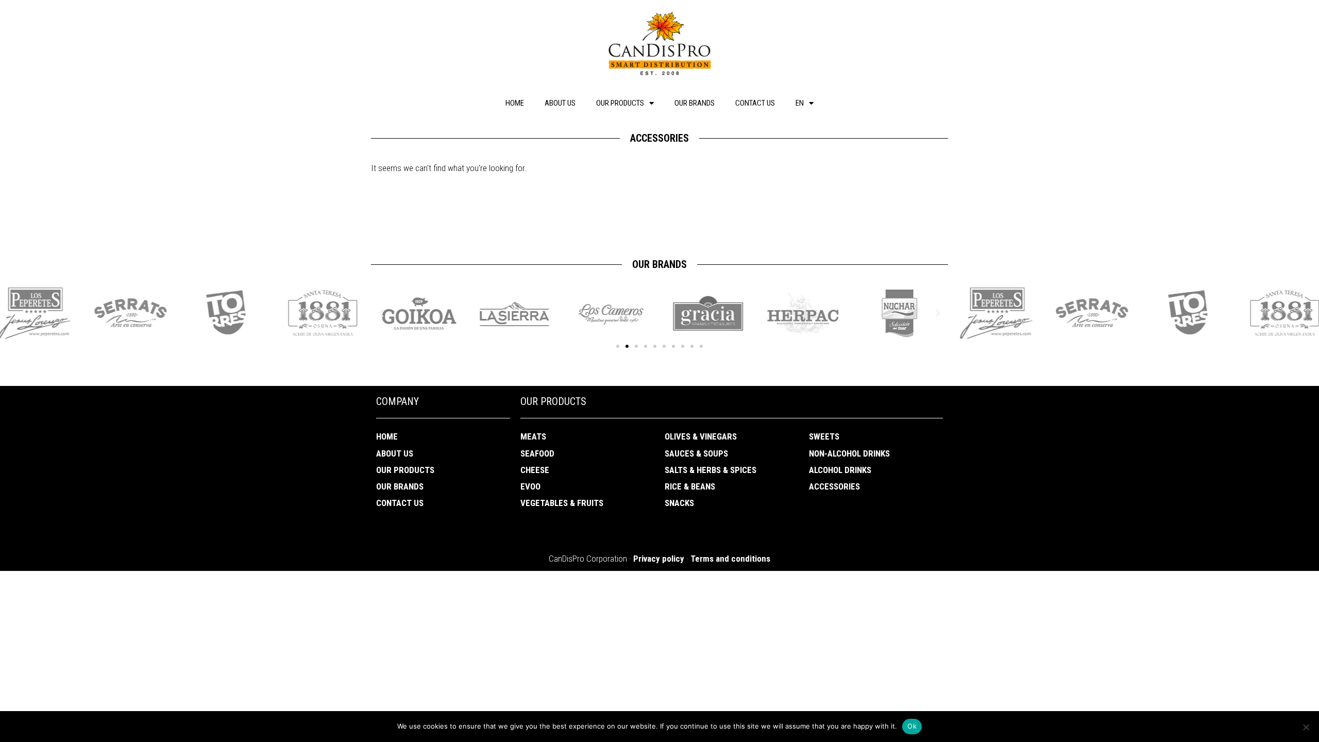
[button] (617, 346)
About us (560, 103)
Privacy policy (658, 558)
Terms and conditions (730, 558)
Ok (912, 726)
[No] (1305, 727)
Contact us (755, 103)
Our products (620, 103)
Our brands (694, 103)
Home (514, 103)
